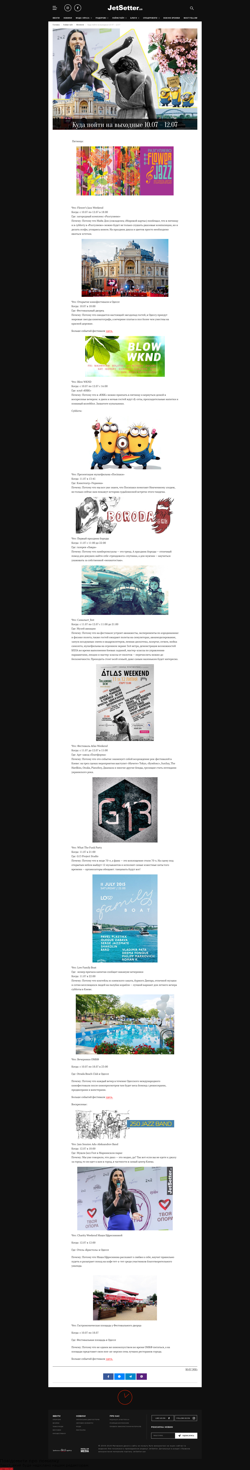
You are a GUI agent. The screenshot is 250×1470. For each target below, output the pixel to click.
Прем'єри (57, 1419)
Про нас (115, 1416)
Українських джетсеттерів (87, 1419)
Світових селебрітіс (84, 1423)
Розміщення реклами (119, 1423)
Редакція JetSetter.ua (119, 1419)
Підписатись (188, 1435)
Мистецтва (81, 1430)
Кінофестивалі (59, 1433)
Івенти (56, 1416)
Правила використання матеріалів (125, 1426)
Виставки (57, 1430)
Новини (81, 1416)
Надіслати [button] (6, 1469)
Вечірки (56, 1423)
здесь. (109, 331)
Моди (78, 1426)
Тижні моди (58, 1426)
